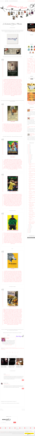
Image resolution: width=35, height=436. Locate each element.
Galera (28, 63)
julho (29, 160)
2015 (28, 152)
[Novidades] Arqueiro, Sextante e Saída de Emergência (31, 205)
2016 (28, 151)
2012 (28, 230)
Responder (23, 388)
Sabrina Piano (6, 383)
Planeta (4, 349)
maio (29, 162)
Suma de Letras (30, 71)
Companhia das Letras (30, 60)
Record (28, 70)
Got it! (29, 433)
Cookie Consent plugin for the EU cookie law (29, 434)
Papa (23, 348)
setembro (30, 158)
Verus (28, 73)
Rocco (32, 70)
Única (30, 73)
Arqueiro (30, 58)
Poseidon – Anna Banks (31, 212)
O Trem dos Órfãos (20, 348)
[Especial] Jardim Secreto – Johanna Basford (32, 134)
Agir (27, 58)
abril (29, 224)
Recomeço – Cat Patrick (32, 221)
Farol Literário (29, 62)
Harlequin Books (30, 64)
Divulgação (7, 348)
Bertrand (31, 59)
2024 (28, 144)
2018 (28, 149)
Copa (4, 348)
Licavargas (7, 338)
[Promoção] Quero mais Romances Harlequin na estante (32, 189)
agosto (30, 159)
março (29, 225)
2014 (28, 153)
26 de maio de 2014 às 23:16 (7, 384)
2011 (28, 231)
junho (29, 161)
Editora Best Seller (31, 61)
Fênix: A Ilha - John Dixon (32, 168)
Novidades (16, 348)
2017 (28, 150)
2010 (28, 232)
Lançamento (13, 348)
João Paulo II (10, 348)
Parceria (2, 349)
